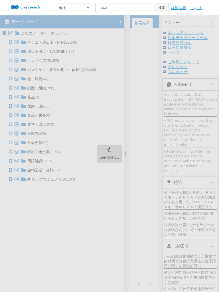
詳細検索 (178, 7)
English (196, 7)
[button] (162, 7)
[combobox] (70, 7)
